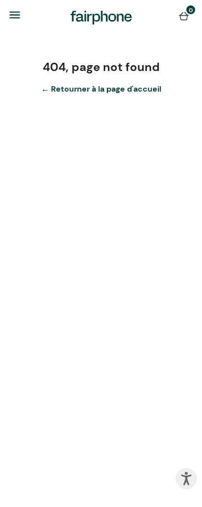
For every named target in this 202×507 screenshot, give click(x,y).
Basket (184, 15)
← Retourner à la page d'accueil (101, 89)
